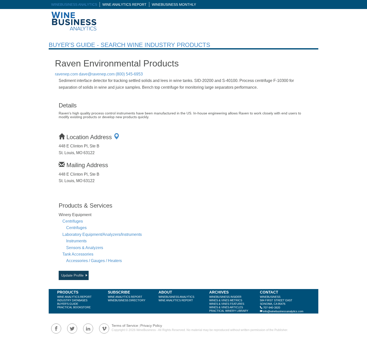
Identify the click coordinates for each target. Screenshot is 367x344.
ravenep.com (66, 74)
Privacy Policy (151, 326)
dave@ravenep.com (97, 74)
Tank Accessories (77, 254)
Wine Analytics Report (124, 4)
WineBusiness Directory (126, 300)
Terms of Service (125, 326)
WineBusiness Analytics (74, 4)
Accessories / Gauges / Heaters (94, 261)
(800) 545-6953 (129, 74)
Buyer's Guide (67, 303)
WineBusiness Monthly (174, 4)
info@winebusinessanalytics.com (283, 311)
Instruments (76, 241)
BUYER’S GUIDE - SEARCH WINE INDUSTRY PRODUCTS (129, 44)
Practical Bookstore (74, 307)
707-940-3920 (271, 307)
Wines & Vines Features (226, 303)
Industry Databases (72, 300)
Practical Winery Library (228, 310)
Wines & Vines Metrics (225, 300)
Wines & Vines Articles (226, 307)
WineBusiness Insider (225, 296)
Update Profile (72, 275)
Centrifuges (72, 221)
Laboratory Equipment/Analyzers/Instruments (102, 234)
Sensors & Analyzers (84, 248)
